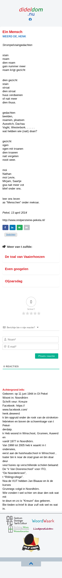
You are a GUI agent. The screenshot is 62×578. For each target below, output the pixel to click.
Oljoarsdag (13, 281)
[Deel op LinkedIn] (13, 227)
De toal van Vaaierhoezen (25, 257)
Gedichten (10, 234)
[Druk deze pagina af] (27, 227)
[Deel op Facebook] (5, 227)
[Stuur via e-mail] (20, 227)
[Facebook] (30, 19)
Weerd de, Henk (14, 36)
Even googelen (16, 269)
